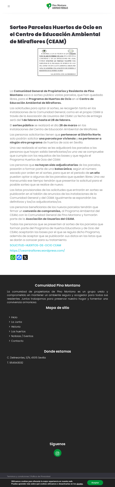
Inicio (14, 317)
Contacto (17, 341)
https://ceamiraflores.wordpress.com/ (37, 251)
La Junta (16, 322)
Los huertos (18, 331)
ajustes (80, 484)
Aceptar (95, 483)
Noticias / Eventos (22, 336)
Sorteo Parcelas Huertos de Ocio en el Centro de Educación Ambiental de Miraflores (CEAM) (56, 34)
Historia (15, 326)
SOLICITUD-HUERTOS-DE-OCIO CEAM (35, 245)
